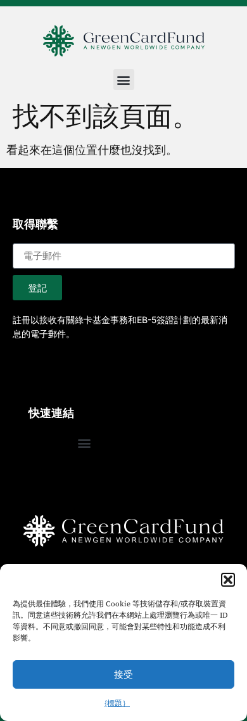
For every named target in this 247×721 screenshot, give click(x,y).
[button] (228, 579)
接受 (123, 674)
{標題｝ (117, 703)
